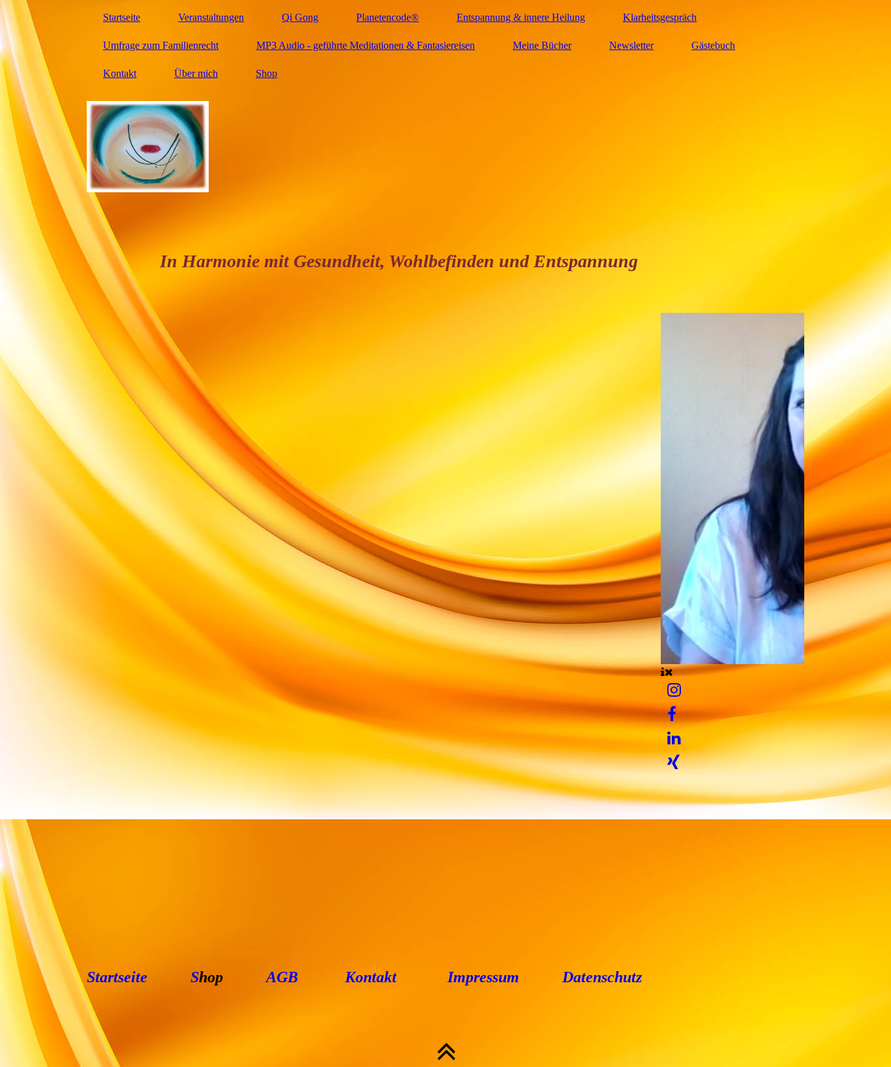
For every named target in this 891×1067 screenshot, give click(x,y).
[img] (445, 146)
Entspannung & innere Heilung (521, 17)
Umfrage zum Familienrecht (161, 45)
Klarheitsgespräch (660, 17)
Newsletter (631, 45)
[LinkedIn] (674, 738)
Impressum (483, 977)
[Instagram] (674, 690)
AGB (282, 977)
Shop (266, 73)
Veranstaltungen (211, 17)
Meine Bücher (542, 45)
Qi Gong (300, 17)
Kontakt (119, 73)
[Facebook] (671, 714)
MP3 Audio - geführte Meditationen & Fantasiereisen (365, 45)
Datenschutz (600, 977)
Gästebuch (713, 45)
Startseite (121, 17)
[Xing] (673, 762)
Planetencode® (387, 17)
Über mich (196, 73)
